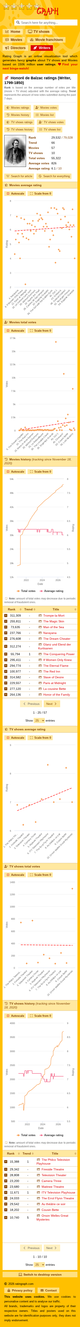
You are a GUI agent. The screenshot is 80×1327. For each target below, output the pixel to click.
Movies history (20, 115)
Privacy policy (22, 1290)
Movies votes (48, 107)
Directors (18, 48)
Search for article (21, 176)
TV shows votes (54, 122)
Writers (44, 48)
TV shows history (22, 129)
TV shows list (52, 129)
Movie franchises (49, 40)
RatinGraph (30, 4)
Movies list (47, 115)
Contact (51, 1290)
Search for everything (56, 176)
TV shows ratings (22, 122)
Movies (16, 40)
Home (15, 31)
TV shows (41, 31)
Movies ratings (20, 107)
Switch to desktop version (42, 1274)
